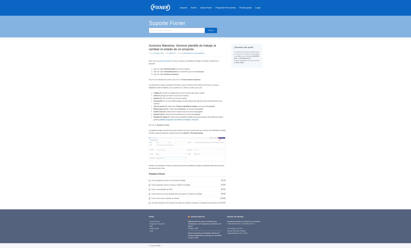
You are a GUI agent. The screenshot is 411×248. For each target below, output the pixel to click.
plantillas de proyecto (166, 120)
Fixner (194, 8)
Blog (151, 226)
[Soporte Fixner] (160, 12)
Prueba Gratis (154, 228)
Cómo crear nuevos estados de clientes (165, 198)
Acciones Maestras (199, 53)
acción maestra (165, 61)
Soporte (183, 8)
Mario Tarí (172, 53)
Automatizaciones (188, 53)
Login (258, 8)
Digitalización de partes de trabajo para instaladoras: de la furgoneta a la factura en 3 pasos (204, 224)
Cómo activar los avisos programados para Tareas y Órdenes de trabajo (176, 194)
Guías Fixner (206, 8)
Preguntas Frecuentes (226, 8)
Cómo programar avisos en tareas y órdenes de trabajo (170, 185)
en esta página (254, 54)
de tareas (195, 120)
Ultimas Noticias (198, 217)
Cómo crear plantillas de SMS (161, 189)
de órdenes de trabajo (182, 120)
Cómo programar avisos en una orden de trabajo (168, 180)
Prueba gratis (245, 8)
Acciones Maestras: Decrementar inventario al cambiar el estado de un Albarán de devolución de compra (188, 203)
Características (155, 221)
